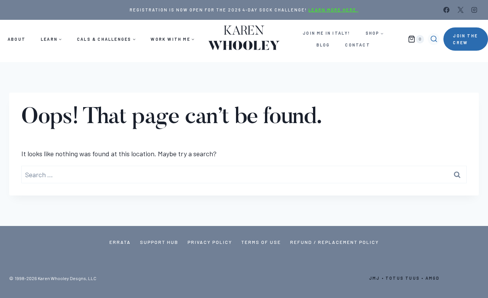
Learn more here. (333, 9)
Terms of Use (261, 242)
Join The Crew (465, 39)
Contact (357, 44)
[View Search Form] (434, 39)
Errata (120, 242)
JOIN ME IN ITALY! (326, 32)
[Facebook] (446, 10)
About (17, 39)
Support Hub (159, 242)
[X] (460, 10)
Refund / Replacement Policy (334, 242)
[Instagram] (474, 10)
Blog (323, 44)
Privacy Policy (210, 242)
